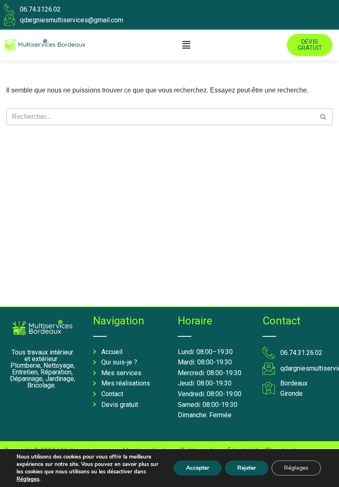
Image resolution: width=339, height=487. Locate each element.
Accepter (197, 468)
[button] (186, 45)
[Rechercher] (323, 116)
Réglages (28, 479)
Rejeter (246, 468)
